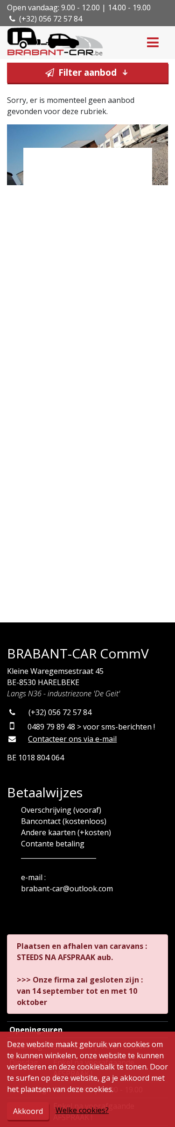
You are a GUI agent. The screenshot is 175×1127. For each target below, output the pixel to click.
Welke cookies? (82, 1110)
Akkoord (28, 1111)
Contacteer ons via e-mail (72, 739)
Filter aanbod (87, 72)
